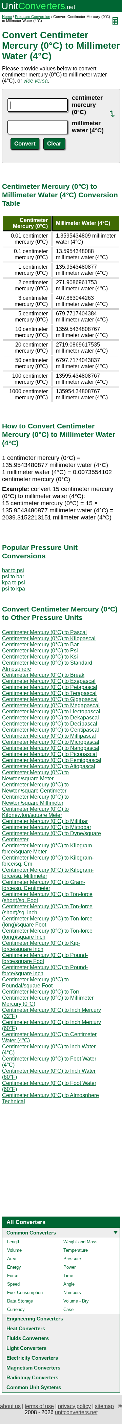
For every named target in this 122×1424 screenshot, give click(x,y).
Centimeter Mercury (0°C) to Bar (40, 644)
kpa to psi (13, 582)
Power (69, 1267)
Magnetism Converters (33, 1368)
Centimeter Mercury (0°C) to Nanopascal (50, 748)
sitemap (104, 1406)
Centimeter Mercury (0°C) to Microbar (46, 827)
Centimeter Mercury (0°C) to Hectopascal (51, 711)
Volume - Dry (76, 1301)
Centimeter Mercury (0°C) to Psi (40, 650)
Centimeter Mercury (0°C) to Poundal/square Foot (35, 982)
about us (10, 1406)
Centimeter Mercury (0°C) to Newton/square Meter (35, 775)
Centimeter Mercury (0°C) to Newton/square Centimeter (35, 788)
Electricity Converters (32, 1358)
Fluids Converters (27, 1338)
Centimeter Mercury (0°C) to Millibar (45, 821)
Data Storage (20, 1301)
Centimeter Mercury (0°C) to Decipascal (49, 724)
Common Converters (31, 1233)
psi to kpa (13, 589)
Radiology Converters (32, 1377)
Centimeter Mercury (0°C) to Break (43, 675)
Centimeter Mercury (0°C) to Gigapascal (50, 699)
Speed (13, 1284)
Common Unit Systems (33, 1387)
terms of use (39, 1406)
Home (7, 17)
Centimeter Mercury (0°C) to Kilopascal (49, 638)
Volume (14, 1250)
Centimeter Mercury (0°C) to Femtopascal (51, 760)
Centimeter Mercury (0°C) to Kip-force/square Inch (41, 946)
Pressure (72, 1258)
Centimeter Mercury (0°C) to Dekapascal (50, 717)
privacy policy (74, 1406)
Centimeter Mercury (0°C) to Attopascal (48, 766)
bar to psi (13, 570)
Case (68, 1309)
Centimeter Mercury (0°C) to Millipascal (49, 736)
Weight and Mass (80, 1241)
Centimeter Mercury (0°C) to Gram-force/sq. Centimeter (43, 885)
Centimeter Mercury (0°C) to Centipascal (50, 730)
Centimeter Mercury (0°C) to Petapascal (49, 687)
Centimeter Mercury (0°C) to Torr (40, 992)
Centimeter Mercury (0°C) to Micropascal (50, 742)
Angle (69, 1284)
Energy (14, 1267)
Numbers (72, 1292)
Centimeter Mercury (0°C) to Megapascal (51, 705)
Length (13, 1241)
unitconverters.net (76, 1412)
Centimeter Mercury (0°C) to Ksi (40, 657)
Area (11, 1258)
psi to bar (13, 576)
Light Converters (26, 1348)
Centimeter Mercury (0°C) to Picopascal (49, 754)
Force (12, 1275)
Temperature (75, 1250)
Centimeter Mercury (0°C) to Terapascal (49, 693)
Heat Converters (25, 1328)
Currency (16, 1309)
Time (68, 1275)
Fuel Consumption (25, 1292)
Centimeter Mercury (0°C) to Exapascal (49, 681)
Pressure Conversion (32, 17)
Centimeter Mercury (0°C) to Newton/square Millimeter (35, 800)
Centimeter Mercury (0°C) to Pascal (44, 632)
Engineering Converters (34, 1318)
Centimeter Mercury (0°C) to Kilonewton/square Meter (35, 812)
